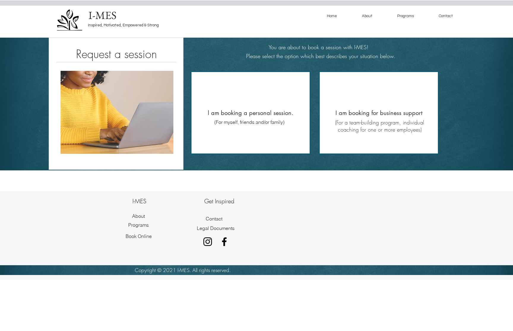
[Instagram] (207, 241)
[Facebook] (224, 241)
